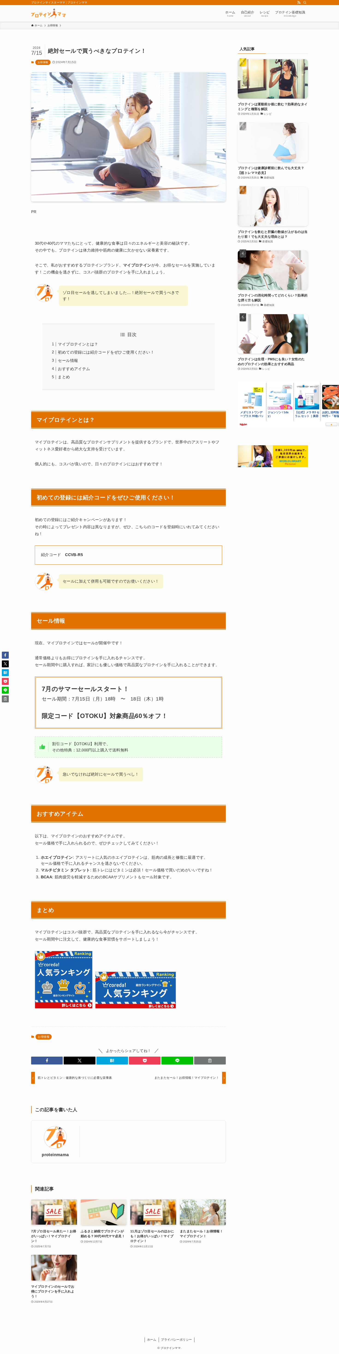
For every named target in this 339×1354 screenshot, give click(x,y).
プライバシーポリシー (176, 1339)
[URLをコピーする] (210, 1060)
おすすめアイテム (74, 369)
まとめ (64, 377)
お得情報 (43, 62)
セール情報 (68, 360)
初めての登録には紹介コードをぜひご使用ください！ (106, 352)
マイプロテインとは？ (78, 344)
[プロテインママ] (48, 13)
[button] (47, 1060)
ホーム (151, 1339)
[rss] (299, 2)
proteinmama (55, 1154)
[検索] (305, 2)
